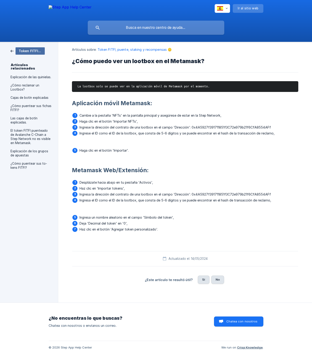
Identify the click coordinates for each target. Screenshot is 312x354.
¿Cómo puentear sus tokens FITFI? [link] (29, 165)
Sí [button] (203, 279)
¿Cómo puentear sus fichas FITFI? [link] (31, 108)
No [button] (218, 279)
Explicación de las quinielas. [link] (31, 77)
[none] (70, 9)
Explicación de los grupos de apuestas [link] (29, 153)
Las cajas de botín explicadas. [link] (24, 120)
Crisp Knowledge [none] (250, 347)
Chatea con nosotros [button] (241, 321)
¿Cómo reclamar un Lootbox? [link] (25, 87)
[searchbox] (156, 28)
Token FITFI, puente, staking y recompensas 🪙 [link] (135, 49)
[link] (28, 50)
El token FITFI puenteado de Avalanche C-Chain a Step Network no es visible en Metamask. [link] (30, 137)
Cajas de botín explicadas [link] (29, 97)
